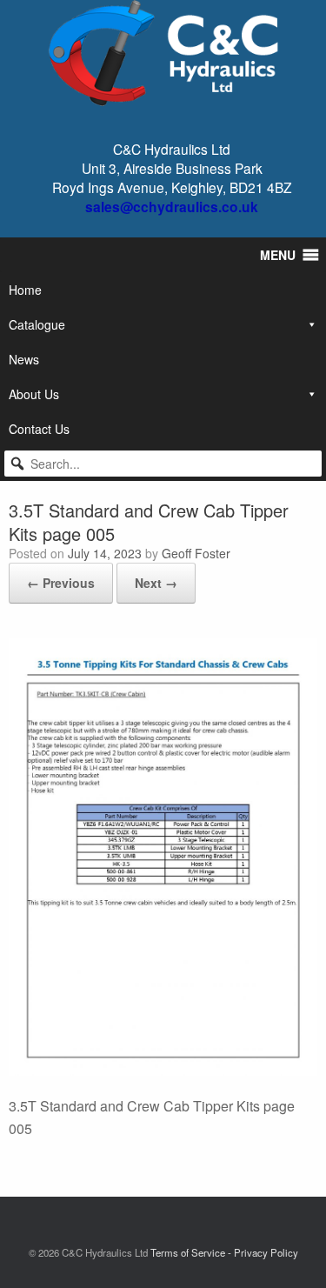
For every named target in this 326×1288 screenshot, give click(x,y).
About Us (34, 394)
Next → (156, 582)
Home (25, 289)
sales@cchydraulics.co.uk (171, 207)
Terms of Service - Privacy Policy (224, 1252)
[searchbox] (163, 463)
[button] (17, 463)
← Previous (61, 582)
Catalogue (37, 324)
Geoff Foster (196, 553)
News (24, 359)
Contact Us (39, 428)
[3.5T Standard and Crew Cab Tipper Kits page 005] (163, 1070)
